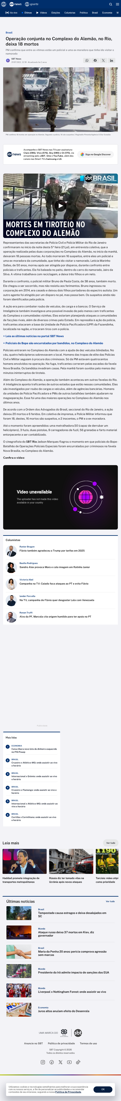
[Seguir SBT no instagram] (42, 1062)
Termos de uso (88, 1043)
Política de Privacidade (68, 1092)
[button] (25, 869)
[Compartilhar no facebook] (95, 60)
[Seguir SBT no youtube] (69, 1062)
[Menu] (117, 4)
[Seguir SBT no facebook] (51, 1062)
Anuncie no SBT (33, 1043)
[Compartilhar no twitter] (103, 60)
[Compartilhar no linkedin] (111, 60)
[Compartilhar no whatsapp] (87, 60)
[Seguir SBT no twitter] (60, 1062)
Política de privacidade (61, 1043)
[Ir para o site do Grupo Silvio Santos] (55, 1033)
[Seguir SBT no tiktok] (78, 1062)
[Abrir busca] (110, 4)
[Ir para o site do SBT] (78, 1033)
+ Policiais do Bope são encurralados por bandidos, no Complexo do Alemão (53, 343)
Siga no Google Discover (98, 154)
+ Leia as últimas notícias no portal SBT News (33, 336)
